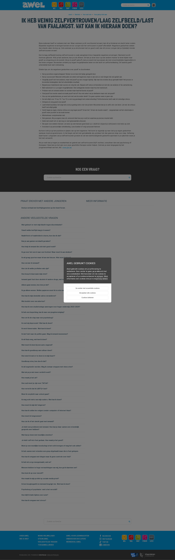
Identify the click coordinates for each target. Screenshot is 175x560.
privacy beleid (102, 279)
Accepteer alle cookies (87, 293)
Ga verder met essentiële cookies (88, 288)
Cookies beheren (88, 298)
